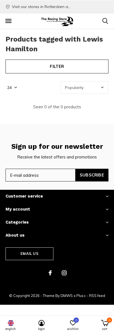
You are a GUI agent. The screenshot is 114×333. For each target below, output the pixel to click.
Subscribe (92, 175)
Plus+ (81, 295)
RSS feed (97, 295)
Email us (29, 253)
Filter (57, 66)
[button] (8, 21)
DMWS (67, 295)
